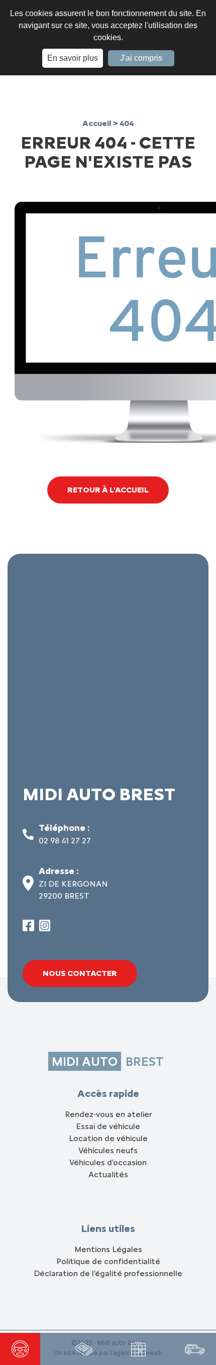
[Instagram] (45, 928)
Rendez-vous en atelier (108, 1114)
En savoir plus (72, 58)
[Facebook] (28, 928)
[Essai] (20, 1348)
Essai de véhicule (108, 1126)
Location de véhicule (108, 1138)
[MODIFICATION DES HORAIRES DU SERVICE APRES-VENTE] (83, 1348)
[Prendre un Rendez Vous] (138, 1349)
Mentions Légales (108, 1249)
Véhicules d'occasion (108, 1162)
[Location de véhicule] (194, 1349)
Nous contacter (80, 973)
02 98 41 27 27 (65, 840)
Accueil (97, 123)
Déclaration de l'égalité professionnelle (108, 1273)
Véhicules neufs (108, 1150)
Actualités (108, 1174)
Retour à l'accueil (108, 489)
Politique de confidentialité (108, 1261)
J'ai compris (141, 58)
